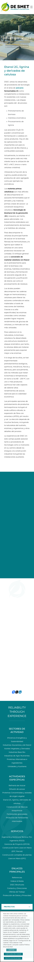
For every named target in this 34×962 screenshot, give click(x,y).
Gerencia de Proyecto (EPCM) (17, 844)
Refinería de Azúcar (17, 786)
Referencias (17, 878)
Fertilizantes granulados (17, 814)
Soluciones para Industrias (20, 42)
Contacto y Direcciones (17, 888)
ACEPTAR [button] (11, 950)
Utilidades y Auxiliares (17, 766)
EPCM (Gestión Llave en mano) (18, 646)
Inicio (6, 42)
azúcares (19, 88)
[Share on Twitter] (16, 692)
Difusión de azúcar (17, 789)
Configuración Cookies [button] (13, 954)
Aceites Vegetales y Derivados (17, 749)
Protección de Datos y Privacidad (17, 895)
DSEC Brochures (17, 885)
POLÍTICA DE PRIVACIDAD (13, 958)
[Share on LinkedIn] (20, 692)
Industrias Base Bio (12, 44)
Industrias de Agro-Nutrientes (17, 756)
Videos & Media (17, 881)
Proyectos (9, 907)
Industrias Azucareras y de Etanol (17, 745)
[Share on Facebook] (13, 692)
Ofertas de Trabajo (17, 892)
